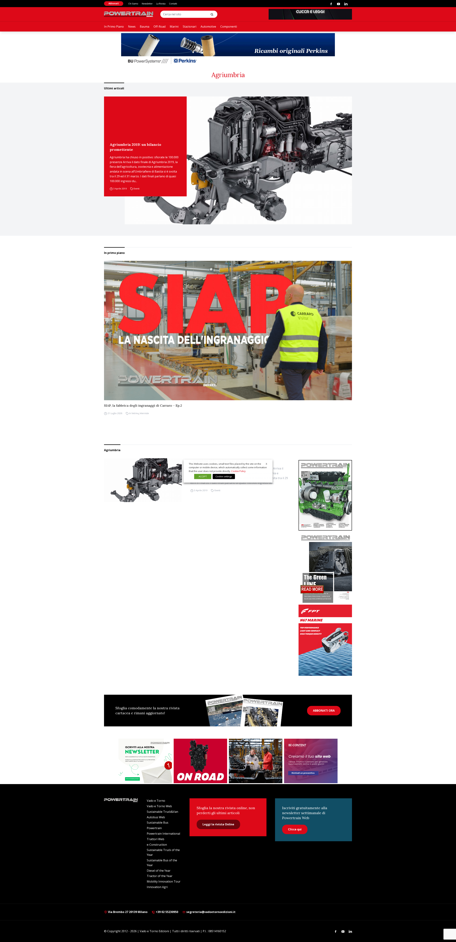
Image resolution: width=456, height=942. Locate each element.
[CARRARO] (255, 761)
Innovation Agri (157, 887)
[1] (145, 761)
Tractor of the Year (159, 876)
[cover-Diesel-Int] (325, 567)
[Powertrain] (129, 14)
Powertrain (154, 828)
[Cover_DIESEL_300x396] (325, 495)
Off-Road (159, 26)
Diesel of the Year (158, 871)
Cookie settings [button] (224, 476)
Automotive (208, 26)
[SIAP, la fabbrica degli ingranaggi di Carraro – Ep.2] (228, 330)
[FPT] (325, 640)
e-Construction (157, 845)
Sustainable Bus (157, 822)
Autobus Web (156, 817)
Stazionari (189, 26)
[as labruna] (200, 761)
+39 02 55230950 (166, 912)
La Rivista (160, 3)
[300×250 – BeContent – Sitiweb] (311, 761)
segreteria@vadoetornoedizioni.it (210, 912)
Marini (174, 26)
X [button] (266, 463)
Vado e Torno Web (159, 806)
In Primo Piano (114, 26)
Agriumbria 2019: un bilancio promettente (135, 147)
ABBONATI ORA (324, 711)
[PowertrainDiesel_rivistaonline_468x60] (310, 14)
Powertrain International (163, 834)
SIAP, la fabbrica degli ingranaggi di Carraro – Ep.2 (143, 405)
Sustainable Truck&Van (162, 812)
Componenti (228, 26)
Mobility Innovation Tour (163, 881)
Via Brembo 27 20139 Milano (127, 912)
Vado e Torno (156, 801)
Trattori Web (155, 839)
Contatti (173, 3)
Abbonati (113, 3)
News (132, 26)
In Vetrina (134, 413)
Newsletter (147, 3)
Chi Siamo (133, 3)
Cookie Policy (238, 471)
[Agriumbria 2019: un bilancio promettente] (238, 160)
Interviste (144, 413)
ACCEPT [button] (203, 476)
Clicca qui (295, 829)
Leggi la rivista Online (218, 824)
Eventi (136, 188)
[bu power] (228, 49)
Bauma (144, 26)
